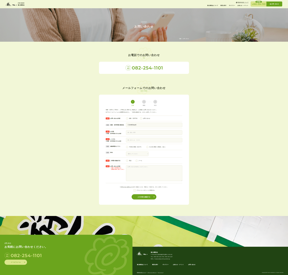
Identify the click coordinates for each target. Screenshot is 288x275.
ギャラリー (232, 5)
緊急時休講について (243, 2)
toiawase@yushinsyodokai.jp (162, 258)
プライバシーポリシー (126, 187)
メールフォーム (16, 262)
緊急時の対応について (141, 272)
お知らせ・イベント (242, 5)
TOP (180, 38)
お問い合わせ (275, 4)
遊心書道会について (212, 5)
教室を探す (223, 5)
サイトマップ (160, 272)
